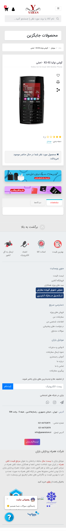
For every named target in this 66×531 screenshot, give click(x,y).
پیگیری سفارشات (56, 370)
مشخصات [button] (54, 202)
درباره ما (60, 361)
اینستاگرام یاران (32, 441)
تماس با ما (59, 366)
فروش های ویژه (57, 312)
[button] (8, 9)
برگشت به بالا (30, 227)
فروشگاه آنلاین (57, 280)
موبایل (49, 141)
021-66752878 (44, 427)
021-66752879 (44, 423)
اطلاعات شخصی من (55, 321)
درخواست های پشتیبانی (53, 326)
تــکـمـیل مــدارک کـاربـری (49, 295)
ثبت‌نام (7, 386)
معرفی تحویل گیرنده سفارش (50, 290)
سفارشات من (58, 317)
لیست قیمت (58, 275)
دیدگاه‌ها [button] (37, 202)
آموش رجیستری (57, 356)
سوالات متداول (57, 331)
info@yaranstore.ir (43, 432)
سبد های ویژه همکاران (54, 285)
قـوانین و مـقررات (56, 347)
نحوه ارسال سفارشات (55, 352)
